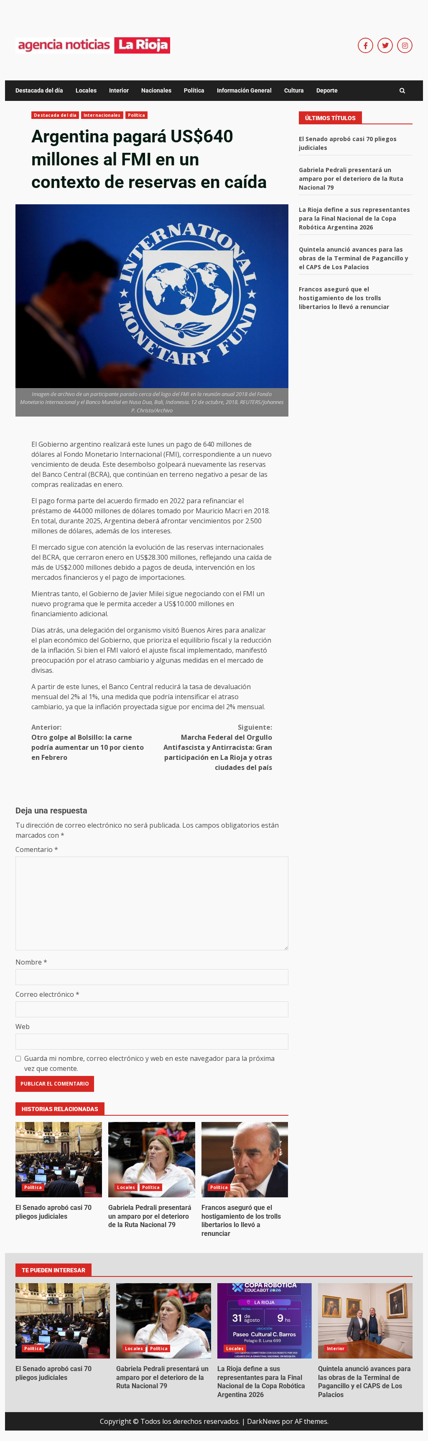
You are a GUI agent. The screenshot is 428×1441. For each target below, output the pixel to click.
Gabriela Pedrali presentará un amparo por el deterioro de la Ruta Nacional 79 (151, 1159)
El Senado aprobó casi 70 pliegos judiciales (58, 1159)
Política (194, 90)
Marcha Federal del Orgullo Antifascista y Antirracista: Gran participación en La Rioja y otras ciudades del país (217, 747)
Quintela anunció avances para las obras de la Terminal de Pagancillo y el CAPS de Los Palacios (353, 258)
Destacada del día (39, 90)
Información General (244, 90)
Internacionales (102, 115)
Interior (119, 90)
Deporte (327, 90)
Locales (86, 90)
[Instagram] (405, 45)
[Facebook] (365, 45)
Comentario (36, 849)
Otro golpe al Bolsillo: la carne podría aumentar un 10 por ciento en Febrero (87, 742)
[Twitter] (385, 45)
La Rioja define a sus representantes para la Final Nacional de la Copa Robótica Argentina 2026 (354, 218)
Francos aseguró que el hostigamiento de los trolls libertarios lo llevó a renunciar (244, 1159)
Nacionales (156, 90)
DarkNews (263, 1421)
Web (22, 1026)
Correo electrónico (47, 994)
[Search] (402, 91)
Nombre (31, 962)
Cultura (294, 90)
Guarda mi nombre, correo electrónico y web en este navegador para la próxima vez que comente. (149, 1063)
